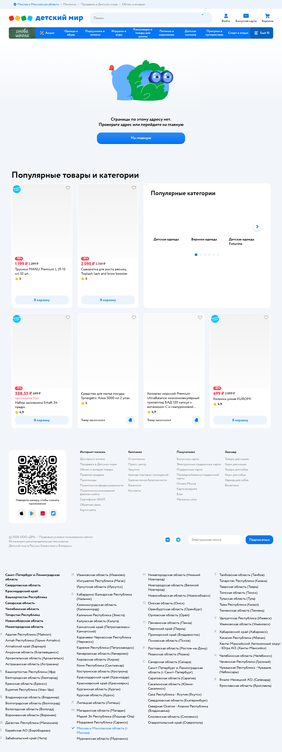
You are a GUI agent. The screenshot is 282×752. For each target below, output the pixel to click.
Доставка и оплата (92, 459)
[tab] (169, 226)
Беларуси (65, 546)
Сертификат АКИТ (92, 499)
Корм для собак (235, 475)
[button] (261, 33)
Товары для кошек (237, 459)
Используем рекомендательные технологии (39, 541)
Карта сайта (88, 510)
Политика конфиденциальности (102, 485)
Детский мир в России (24, 546)
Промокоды (88, 480)
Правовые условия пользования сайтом (66, 537)
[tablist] (207, 226)
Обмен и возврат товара (96, 469)
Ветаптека (232, 485)
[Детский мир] (46, 18)
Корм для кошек (236, 464)
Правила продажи (92, 475)
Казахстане (48, 546)
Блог (180, 494)
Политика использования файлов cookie (97, 492)
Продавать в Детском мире (98, 464)
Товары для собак (236, 469)
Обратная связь (90, 505)
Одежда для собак (237, 480)
